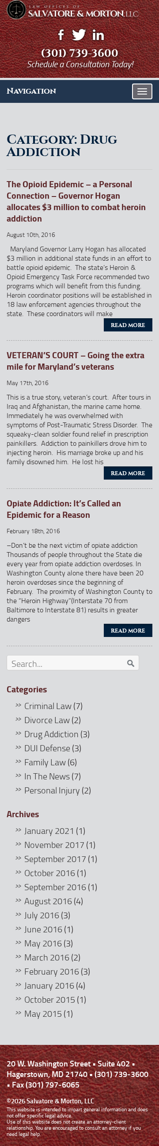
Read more (128, 325)
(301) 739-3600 (79, 53)
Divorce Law (47, 719)
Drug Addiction (51, 734)
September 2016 (55, 886)
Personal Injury (52, 790)
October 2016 (49, 872)
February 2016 (51, 971)
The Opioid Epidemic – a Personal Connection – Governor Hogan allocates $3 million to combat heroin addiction (76, 201)
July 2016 (41, 915)
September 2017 (55, 858)
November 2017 (54, 844)
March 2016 (46, 957)
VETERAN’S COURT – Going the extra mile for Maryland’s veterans (75, 361)
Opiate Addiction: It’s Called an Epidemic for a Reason (64, 509)
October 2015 (49, 999)
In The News (47, 776)
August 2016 (48, 901)
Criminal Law (48, 705)
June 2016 (43, 929)
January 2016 (49, 985)
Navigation (31, 91)
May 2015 (43, 1013)
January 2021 (49, 830)
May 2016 (43, 943)
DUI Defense (47, 748)
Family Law (45, 762)
